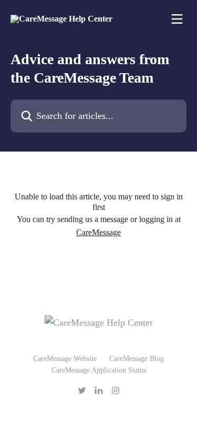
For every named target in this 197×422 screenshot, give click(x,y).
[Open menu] (177, 19)
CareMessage (98, 232)
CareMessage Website (65, 359)
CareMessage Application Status (98, 370)
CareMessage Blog (136, 359)
